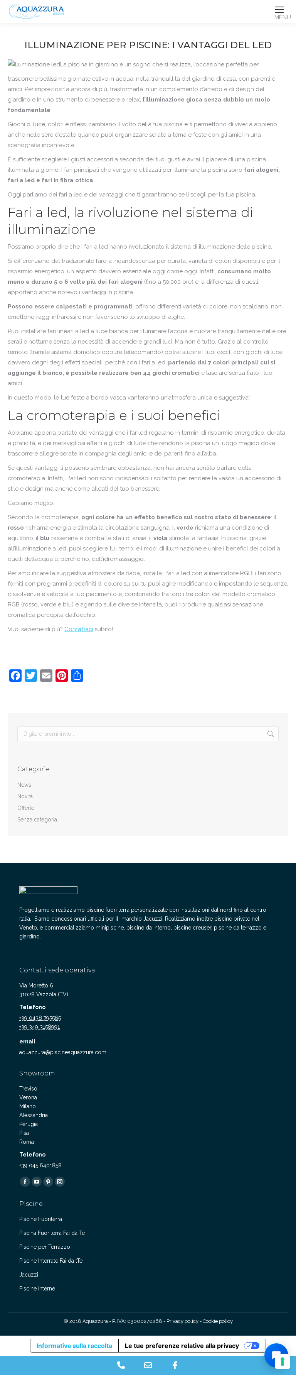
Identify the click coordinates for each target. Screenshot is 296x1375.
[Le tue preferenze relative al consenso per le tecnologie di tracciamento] (282, 1361)
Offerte (25, 808)
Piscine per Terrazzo (44, 1247)
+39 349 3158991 (39, 1027)
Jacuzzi (28, 1275)
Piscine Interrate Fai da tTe (50, 1261)
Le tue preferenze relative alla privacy (182, 1346)
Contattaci (78, 629)
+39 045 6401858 (40, 1165)
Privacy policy (182, 1321)
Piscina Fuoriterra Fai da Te (52, 1233)
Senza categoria (37, 819)
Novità (25, 796)
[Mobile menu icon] (279, 10)
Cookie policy (218, 1321)
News (24, 785)
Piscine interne (37, 1288)
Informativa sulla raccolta (74, 1346)
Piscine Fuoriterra (40, 1219)
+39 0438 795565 (40, 1018)
